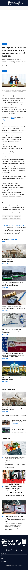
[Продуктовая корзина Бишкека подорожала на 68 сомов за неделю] (14, 448)
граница (4, 216)
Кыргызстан (17, 216)
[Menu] (26, 3)
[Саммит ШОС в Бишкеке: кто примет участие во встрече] (14, 251)
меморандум (5, 218)
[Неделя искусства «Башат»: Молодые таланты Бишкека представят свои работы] (14, 477)
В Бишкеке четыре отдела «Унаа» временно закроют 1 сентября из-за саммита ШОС (12, 331)
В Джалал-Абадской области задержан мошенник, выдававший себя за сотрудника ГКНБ (15, 518)
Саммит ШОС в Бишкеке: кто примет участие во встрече (13, 260)
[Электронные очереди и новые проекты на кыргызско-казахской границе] (14, 80)
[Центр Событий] (14, 3)
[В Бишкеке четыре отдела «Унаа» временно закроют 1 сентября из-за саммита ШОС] (14, 320)
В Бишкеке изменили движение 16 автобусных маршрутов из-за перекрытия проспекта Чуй (12, 284)
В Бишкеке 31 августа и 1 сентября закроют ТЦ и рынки (12, 378)
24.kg (3, 120)
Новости (5, 44)
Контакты (3, 556)
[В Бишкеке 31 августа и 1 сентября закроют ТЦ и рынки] (14, 368)
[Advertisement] (14, 26)
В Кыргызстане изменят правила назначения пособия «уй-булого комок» (13, 307)
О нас (2, 558)
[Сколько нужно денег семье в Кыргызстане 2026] (6, 422)
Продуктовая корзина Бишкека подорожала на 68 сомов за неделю (14, 458)
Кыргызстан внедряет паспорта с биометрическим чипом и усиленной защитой (20, 230)
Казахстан (10, 216)
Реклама (3, 561)
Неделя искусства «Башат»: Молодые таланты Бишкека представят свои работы (13, 488)
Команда (3, 553)
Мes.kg (13, 117)
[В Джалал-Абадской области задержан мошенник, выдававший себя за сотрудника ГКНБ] (14, 507)
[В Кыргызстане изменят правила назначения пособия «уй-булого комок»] (14, 297)
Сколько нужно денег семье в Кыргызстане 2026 (19, 421)
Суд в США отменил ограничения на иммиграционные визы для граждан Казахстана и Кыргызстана (13, 355)
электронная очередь (15, 218)
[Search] (23, 3)
